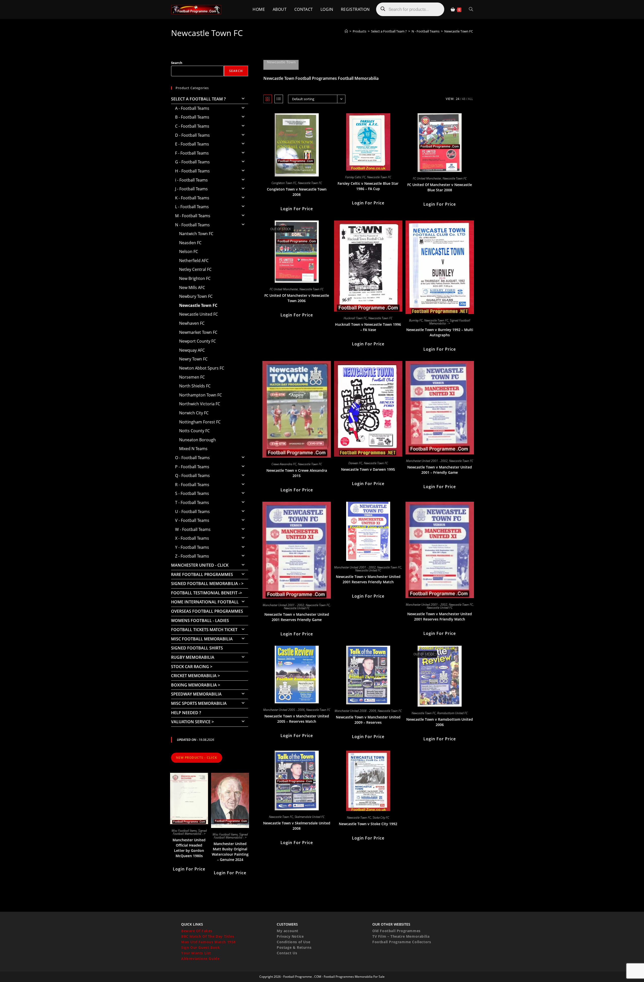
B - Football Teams (192, 117)
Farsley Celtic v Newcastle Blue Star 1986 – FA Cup (368, 186)
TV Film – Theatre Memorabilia (400, 936)
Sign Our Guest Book (200, 947)
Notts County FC (194, 430)
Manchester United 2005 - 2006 (284, 710)
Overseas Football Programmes (207, 611)
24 (457, 99)
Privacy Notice (290, 936)
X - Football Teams (192, 538)
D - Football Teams (192, 135)
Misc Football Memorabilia (202, 639)
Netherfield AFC (194, 260)
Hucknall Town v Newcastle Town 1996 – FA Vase (368, 327)
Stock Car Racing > (191, 666)
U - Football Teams (192, 511)
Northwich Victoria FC (199, 404)
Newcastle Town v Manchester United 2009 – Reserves (368, 720)
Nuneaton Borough (197, 440)
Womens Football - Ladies (200, 620)
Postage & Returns (294, 947)
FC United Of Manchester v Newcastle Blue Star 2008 (439, 187)
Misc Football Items (184, 830)
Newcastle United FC (297, 608)
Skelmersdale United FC (310, 817)
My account (287, 930)
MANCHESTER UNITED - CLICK (199, 565)
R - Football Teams (192, 484)
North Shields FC (195, 386)
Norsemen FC (192, 377)
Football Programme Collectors (401, 941)
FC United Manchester (427, 178)
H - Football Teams (192, 171)
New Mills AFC (192, 287)
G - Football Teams (192, 162)
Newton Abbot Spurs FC (201, 368)
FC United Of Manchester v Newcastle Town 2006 (296, 298)
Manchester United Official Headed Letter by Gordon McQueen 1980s (189, 848)
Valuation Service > (192, 721)
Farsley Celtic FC (355, 177)
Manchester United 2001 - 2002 (427, 461)
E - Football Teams (192, 144)
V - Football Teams (192, 520)
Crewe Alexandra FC (283, 464)
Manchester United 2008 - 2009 (355, 711)
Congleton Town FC (283, 183)
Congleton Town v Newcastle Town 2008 (297, 192)
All (470, 99)
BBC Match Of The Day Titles (207, 936)
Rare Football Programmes (202, 574)
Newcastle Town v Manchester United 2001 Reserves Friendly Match (368, 579)
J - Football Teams (191, 189)
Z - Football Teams (192, 556)
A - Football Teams (192, 108)
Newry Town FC (193, 359)
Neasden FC (190, 242)
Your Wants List (196, 953)
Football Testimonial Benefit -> (206, 593)
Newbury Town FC (196, 296)
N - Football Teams (192, 225)
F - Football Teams (192, 153)
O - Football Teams (192, 457)
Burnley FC (416, 320)
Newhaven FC (192, 323)
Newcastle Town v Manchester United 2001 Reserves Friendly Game (296, 617)
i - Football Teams (191, 180)
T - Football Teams (192, 502)
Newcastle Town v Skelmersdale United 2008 (296, 826)
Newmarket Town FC (198, 332)
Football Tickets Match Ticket (204, 629)
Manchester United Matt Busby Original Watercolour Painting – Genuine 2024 (230, 851)
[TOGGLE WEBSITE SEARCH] (471, 9)
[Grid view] (267, 99)
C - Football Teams (192, 126)
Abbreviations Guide (200, 958)
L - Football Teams (192, 206)
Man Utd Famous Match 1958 (208, 941)
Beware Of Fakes (196, 930)
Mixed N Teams (193, 448)
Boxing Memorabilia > (195, 685)
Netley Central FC (195, 269)
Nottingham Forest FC (200, 422)
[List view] (278, 99)
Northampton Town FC (200, 395)
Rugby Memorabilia (192, 657)
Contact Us (287, 953)
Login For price (296, 208)
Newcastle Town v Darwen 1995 (368, 469)
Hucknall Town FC (355, 318)
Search (176, 62)
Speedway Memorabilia (196, 694)
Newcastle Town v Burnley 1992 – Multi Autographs (439, 332)
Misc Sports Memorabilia (199, 703)
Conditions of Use (293, 941)
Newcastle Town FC (458, 31)
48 (463, 99)
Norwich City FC (194, 413)
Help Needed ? (186, 712)
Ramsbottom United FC (452, 713)
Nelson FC (188, 251)
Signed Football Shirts (197, 648)
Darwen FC (355, 463)
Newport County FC (197, 341)
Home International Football (205, 602)
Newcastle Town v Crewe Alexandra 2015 (296, 473)
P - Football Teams (192, 466)
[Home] (346, 31)
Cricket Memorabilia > (195, 675)
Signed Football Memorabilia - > (449, 321)
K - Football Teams (192, 198)
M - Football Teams (192, 216)
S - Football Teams (192, 493)
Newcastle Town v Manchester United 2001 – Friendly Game (439, 470)
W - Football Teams (193, 529)
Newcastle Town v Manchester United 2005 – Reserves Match (296, 719)
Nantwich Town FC (196, 233)
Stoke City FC (381, 817)
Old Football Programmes (396, 930)
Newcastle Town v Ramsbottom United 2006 (439, 722)
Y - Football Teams (192, 547)
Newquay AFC (192, 350)
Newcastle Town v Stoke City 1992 (368, 823)
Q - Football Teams (192, 475)
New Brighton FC (195, 278)
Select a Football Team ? (198, 99)
